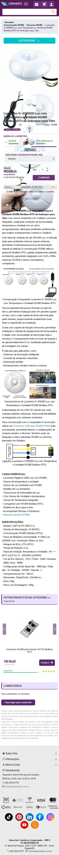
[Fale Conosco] (36, 4)
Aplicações (30, 199)
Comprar (45, 662)
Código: (46, 125)
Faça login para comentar (18, 702)
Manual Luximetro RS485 (16, 514)
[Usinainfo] (14, 3)
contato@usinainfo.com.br (17, 786)
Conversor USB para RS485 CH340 (31, 426)
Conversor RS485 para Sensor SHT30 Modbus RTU (29, 650)
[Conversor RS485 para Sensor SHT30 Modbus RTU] (29, 629)
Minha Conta (12, 764)
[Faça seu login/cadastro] (51, 4)
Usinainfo (9, 22)
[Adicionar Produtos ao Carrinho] (47, 168)
